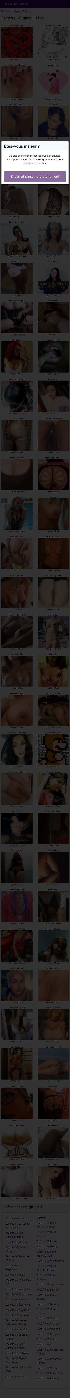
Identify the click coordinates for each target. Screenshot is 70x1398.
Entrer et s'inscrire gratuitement (35, 177)
